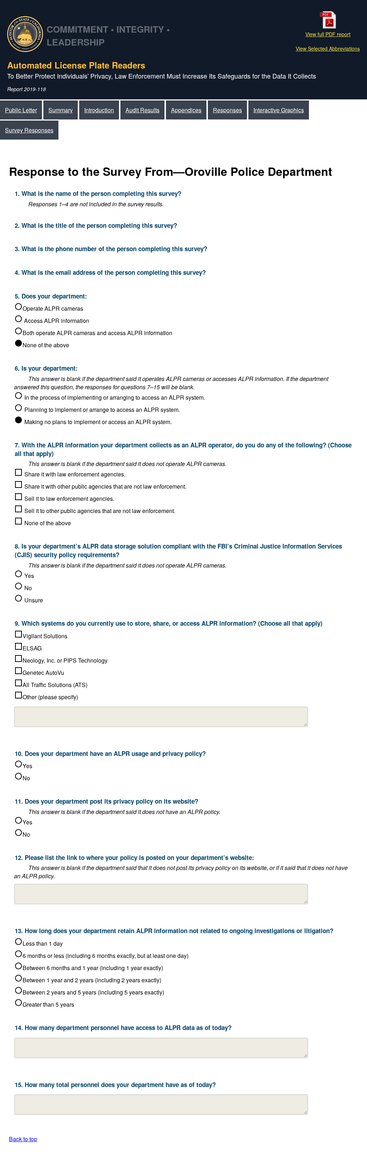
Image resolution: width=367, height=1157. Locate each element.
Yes (27, 766)
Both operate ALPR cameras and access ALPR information (97, 333)
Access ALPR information (56, 320)
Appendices (186, 110)
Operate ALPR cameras (53, 308)
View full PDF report (328, 34)
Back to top (23, 1139)
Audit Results (142, 110)
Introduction (99, 110)
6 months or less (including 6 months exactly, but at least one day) (106, 955)
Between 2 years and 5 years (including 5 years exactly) (93, 992)
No (26, 778)
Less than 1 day (43, 943)
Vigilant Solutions (45, 636)
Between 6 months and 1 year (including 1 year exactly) (93, 968)
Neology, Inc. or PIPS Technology (65, 660)
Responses (227, 110)
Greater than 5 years (48, 1004)
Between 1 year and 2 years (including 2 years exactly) (92, 980)
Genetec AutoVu (43, 672)
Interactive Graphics (278, 110)
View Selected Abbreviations (328, 48)
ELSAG (32, 648)
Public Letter (21, 110)
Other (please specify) (50, 697)
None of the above (46, 345)
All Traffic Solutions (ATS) (55, 685)
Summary (60, 110)
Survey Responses (29, 130)
